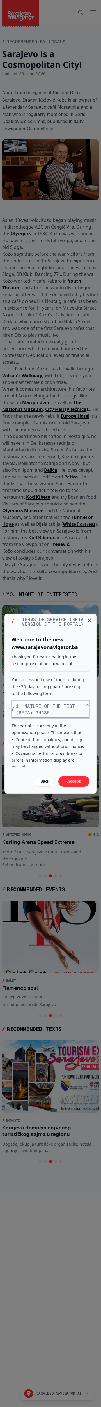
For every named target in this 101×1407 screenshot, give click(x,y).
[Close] (89, 620)
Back (44, 781)
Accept (74, 781)
